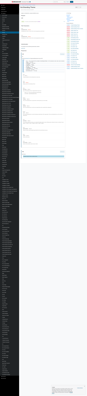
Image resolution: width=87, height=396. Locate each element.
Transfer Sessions (5, 311)
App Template (4, 24)
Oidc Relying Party (5, 219)
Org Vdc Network (4, 229)
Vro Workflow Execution (5, 372)
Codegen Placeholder (5, 47)
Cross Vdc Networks (5, 55)
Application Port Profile (5, 26)
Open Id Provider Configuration (6, 221)
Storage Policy (4, 305)
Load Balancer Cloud (5, 179)
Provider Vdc (4, 256)
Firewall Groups (4, 164)
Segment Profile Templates (6, 286)
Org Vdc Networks (5, 233)
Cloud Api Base (4, 45)
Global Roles (4, 166)
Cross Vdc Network (5, 53)
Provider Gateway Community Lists (7, 244)
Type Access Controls (5, 315)
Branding (3, 32)
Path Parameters (70, 17)
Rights (3, 273)
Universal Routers (5, 332)
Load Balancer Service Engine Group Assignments (9, 191)
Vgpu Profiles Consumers (6, 363)
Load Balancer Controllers (6, 185)
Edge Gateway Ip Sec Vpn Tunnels (7, 99)
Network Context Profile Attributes (7, 204)
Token (3, 309)
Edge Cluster (4, 74)
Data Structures (3, 376)
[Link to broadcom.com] (16, 2)
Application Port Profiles (5, 28)
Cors (3, 51)
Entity (3, 145)
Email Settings (4, 143)
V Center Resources (5, 338)
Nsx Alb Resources (5, 212)
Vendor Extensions (4, 11)
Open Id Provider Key (5, 223)
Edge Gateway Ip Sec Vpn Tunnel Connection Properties (10, 97)
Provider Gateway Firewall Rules (7, 246)
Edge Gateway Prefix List (6, 124)
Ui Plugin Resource (5, 319)
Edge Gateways (4, 137)
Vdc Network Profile (5, 357)
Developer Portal (25, 1)
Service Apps (4, 292)
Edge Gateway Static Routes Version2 (8, 135)
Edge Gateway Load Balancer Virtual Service (8, 114)
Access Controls (4, 15)
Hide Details (62, 151)
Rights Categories (4, 277)
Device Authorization (5, 66)
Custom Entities (4, 57)
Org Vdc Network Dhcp (5, 231)
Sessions (3, 296)
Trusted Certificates (5, 313)
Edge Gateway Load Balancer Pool (7, 110)
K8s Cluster (4, 175)
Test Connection (4, 307)
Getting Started (3, 7)
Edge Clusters (4, 76)
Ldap (3, 177)
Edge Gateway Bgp (5, 80)
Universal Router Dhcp (5, 326)
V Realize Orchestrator (5, 340)
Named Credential (5, 200)
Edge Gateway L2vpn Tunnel (6, 103)
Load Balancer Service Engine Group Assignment (9, 189)
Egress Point (4, 139)
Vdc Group (3, 349)
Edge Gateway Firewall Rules (6, 91)
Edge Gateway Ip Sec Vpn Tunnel (7, 95)
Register (68, 1)
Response (68, 19)
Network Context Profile (5, 202)
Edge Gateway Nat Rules (6, 120)
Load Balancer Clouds (5, 181)
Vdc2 (3, 359)
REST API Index (3, 378)
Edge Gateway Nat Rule (5, 118)
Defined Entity (4, 59)
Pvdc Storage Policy (5, 267)
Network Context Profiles (6, 206)
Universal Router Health (5, 330)
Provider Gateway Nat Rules (6, 248)
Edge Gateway (4, 78)
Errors (68, 21)
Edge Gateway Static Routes (6, 133)
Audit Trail (3, 30)
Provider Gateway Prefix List (6, 250)
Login (71, 1)
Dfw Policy (3, 70)
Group (3, 168)
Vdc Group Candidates (5, 351)
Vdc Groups (4, 353)
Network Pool (4, 208)
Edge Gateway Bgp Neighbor (6, 82)
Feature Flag (4, 158)
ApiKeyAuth (23, 48)
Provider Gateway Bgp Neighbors (7, 242)
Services (3, 294)
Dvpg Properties (4, 72)
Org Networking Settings (5, 227)
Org (2, 225)
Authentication (3, 9)
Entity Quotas (4, 147)
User (3, 336)
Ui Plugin (3, 317)
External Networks (5, 154)
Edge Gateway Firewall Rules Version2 (8, 93)
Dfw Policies (4, 68)
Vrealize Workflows (5, 370)
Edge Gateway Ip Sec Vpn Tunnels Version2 (8, 101)
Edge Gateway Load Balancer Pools (7, 112)
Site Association (4, 298)
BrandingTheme (27, 58)
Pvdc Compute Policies (5, 263)
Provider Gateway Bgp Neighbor (7, 240)
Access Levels (4, 17)
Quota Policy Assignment (6, 271)
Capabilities (4, 36)
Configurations (4, 49)
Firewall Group (4, 162)
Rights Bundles (4, 275)
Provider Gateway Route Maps (6, 254)
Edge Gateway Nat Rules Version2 (7, 122)
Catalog (3, 38)
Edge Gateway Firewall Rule (6, 89)
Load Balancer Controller (5, 183)
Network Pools (4, 210)
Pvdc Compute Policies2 (5, 265)
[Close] (84, 386)
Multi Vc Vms (4, 198)
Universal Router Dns (5, 328)
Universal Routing (4, 334)
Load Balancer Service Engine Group (7, 187)
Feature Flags (4, 160)
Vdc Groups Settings (5, 355)
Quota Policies (4, 269)
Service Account (4, 288)
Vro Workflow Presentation (6, 374)
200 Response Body (70, 20)
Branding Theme (4, 34)
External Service (4, 156)
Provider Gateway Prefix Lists (6, 252)
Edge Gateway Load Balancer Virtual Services (9, 116)
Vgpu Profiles (4, 361)
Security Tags (4, 284)
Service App (4, 290)
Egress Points (4, 141)
